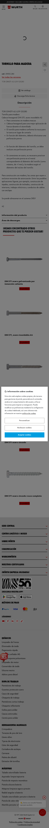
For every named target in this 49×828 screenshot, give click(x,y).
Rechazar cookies (24, 428)
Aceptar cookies (24, 435)
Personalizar (24, 420)
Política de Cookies (29, 414)
